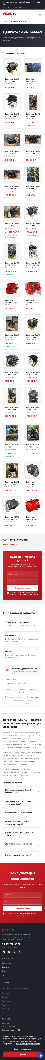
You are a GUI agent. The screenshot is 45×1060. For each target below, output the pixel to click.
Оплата (4, 971)
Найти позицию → (10, 544)
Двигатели (6, 993)
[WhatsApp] (19, 952)
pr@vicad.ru (7, 7)
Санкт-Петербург (20, 693)
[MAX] (9, 952)
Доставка (5, 967)
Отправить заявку (22, 588)
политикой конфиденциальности (27, 594)
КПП (3, 1013)
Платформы (6, 1001)
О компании (6, 963)
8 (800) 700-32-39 (20, 7)
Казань (8, 689)
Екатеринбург (32, 689)
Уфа (15, 689)
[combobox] (22, 683)
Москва (8, 693)
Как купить (6, 983)
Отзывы (5, 979)
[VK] (4, 952)
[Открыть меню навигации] (40, 14)
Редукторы (6, 1009)
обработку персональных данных (26, 913)
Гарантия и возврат (9, 975)
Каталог (5, 21)
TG (14, 952)
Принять (22, 1054)
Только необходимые (22, 1049)
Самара (22, 689)
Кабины (4, 997)
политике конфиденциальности (28, 1044)
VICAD (9, 14)
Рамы (4, 1005)
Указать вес (34, 697)
